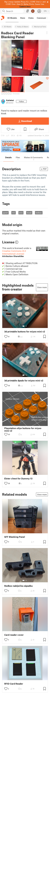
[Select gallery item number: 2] (26, 326)
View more (42, 287)
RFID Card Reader (13, 683)
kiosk (29, 212)
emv (21, 212)
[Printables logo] (2, 18)
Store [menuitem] (22, 18)
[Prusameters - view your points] (33, 11)
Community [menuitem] (42, 18)
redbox (39, 212)
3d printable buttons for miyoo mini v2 (24, 331)
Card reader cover (14, 635)
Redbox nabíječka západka (18, 586)
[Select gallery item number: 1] (23, 326)
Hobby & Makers (23, 26)
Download (26, 121)
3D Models (7, 26)
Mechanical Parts (40, 26)
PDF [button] (45, 169)
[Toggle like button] (5, 336)
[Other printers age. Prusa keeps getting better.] (25, 146)
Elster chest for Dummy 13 (18, 478)
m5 (13, 212)
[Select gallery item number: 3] (27, 472)
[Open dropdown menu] (47, 32)
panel (5, 212)
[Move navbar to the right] (47, 18)
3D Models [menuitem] (12, 18)
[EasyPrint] (28, 11)
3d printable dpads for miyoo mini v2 (23, 380)
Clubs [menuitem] (31, 18)
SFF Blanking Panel (14, 537)
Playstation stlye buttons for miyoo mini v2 (22, 429)
